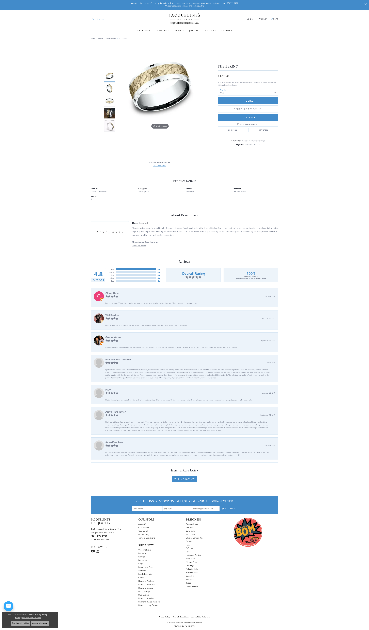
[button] (249, 19)
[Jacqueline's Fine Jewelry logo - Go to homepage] (184, 19)
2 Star (112, 278)
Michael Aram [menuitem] (191, 561)
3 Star (112, 275)
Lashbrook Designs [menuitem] (193, 555)
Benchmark (190, 191)
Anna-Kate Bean (114, 442)
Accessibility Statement (200, 616)
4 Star (112, 272)
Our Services (143, 527)
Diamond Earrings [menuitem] (145, 587)
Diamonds (163, 30)
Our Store (210, 30)
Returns (263, 130)
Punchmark (190, 626)
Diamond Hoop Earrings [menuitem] (148, 605)
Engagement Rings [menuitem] (145, 567)
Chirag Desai (112, 293)
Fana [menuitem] (188, 544)
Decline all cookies (20, 623)
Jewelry (193, 30)
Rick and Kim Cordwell (118, 359)
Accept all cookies (40, 623)
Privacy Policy (143, 534)
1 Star (112, 281)
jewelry (100, 38)
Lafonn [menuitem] (189, 551)
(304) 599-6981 (159, 165)
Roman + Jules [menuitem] (192, 572)
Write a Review (184, 478)
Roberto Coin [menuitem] (192, 568)
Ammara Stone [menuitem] (192, 523)
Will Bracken (112, 315)
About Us (142, 523)
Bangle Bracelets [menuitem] (145, 573)
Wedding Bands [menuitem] (144, 549)
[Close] (365, 4)
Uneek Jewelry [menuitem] (192, 586)
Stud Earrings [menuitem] (143, 594)
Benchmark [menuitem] (190, 534)
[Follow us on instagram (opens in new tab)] (97, 551)
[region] (160, 101)
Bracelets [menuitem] (142, 553)
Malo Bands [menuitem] (190, 558)
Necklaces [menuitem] (142, 560)
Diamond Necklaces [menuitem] (146, 584)
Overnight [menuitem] (190, 565)
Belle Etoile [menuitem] (190, 530)
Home (93, 38)
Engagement (144, 30)
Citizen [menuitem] (189, 541)
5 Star (112, 269)
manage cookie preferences (28, 617)
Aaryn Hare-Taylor (115, 411)
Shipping (232, 130)
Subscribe (228, 508)
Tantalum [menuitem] (189, 579)
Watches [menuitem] (142, 570)
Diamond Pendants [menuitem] (146, 580)
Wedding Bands (111, 38)
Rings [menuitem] (140, 563)
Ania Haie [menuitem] (190, 527)
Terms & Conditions (146, 537)
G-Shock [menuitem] (189, 548)
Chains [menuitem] (141, 577)
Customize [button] (248, 117)
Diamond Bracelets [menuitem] (146, 598)
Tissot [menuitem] (188, 582)
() (159, 269)
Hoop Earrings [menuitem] (144, 591)
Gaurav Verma (113, 337)
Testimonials (143, 530)
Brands (179, 30)
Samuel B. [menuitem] (190, 575)
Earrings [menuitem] (141, 556)
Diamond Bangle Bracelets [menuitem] (149, 601)
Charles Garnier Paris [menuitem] (194, 537)
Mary (108, 389)
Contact (227, 30)
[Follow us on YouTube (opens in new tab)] (93, 551)
